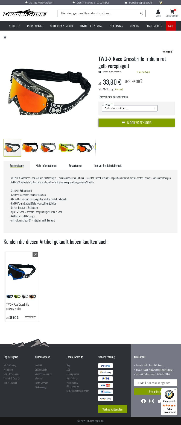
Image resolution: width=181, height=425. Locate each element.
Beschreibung (17, 165)
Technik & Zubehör (12, 378)
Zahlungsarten (72, 374)
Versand (119, 89)
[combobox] (101, 13)
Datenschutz (71, 378)
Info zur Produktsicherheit (108, 165)
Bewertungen (75, 165)
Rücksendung (40, 387)
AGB (68, 369)
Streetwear (116, 26)
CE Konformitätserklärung (77, 390)
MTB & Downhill (10, 383)
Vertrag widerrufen (112, 409)
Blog (68, 365)
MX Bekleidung (10, 365)
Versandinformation (43, 374)
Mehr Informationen (46, 165)
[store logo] (25, 13)
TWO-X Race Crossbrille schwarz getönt (17, 306)
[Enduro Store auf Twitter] (160, 401)
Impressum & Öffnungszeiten (72, 384)
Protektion (8, 369)
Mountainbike (35, 26)
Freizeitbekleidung (11, 374)
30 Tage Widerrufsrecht (41, 2)
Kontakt (38, 365)
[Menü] (175, 390)
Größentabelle (41, 369)
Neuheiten (14, 26)
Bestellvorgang (41, 383)
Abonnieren (155, 391)
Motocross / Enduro (61, 26)
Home (5, 37)
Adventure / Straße (91, 26)
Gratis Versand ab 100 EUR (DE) (93, 2)
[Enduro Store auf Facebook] (143, 401)
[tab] (17, 165)
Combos (134, 26)
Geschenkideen (154, 26)
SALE (170, 26)
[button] (31, 147)
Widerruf (39, 378)
